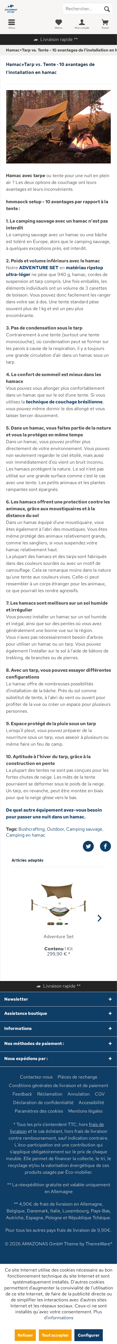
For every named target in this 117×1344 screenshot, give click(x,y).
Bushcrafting (31, 829)
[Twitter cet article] (91, 846)
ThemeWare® (98, 1244)
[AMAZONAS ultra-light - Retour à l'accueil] (29, 8)
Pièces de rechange (77, 1077)
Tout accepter (55, 1335)
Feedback (22, 1094)
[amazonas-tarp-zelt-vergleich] (58, 127)
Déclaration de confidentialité (43, 1102)
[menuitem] (11, 24)
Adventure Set (59, 936)
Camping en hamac (25, 835)
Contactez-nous (36, 1077)
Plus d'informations (73, 1315)
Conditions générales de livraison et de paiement (58, 1085)
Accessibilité (91, 1102)
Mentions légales (85, 1111)
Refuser (25, 1335)
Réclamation (49, 1094)
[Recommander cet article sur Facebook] (105, 846)
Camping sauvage (84, 829)
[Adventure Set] (58, 904)
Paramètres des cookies (39, 1111)
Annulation (79, 1094)
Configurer (88, 1335)
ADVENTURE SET (38, 268)
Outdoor (55, 829)
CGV (100, 1094)
